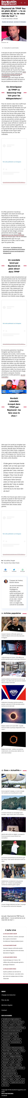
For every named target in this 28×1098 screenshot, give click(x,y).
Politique (18, 1065)
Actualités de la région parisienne (11, 1019)
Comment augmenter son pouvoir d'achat (13, 1028)
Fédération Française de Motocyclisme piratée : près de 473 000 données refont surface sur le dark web (12, 704)
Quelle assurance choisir (9, 1071)
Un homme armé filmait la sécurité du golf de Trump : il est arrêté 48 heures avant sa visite (13, 859)
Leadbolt (4, 1095)
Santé (11, 1079)
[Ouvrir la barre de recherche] (21, 3)
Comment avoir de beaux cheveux (11, 1030)
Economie (5, 1042)
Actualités (7, 561)
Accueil (3, 916)
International (6, 1059)
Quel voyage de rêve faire (9, 1073)
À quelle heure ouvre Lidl (17, 1082)
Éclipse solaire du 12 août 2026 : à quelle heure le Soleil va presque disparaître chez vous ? (13, 727)
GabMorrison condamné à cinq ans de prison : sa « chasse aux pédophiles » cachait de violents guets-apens (12, 882)
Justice (19, 1059)
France (22, 1051)
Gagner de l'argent (7, 1053)
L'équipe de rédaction (8, 995)
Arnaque (5, 1025)
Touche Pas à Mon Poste (11, 563)
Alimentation (6, 1022)
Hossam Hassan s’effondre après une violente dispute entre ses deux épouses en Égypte (12, 635)
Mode (12, 1062)
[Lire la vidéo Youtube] (14, 387)
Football (15, 1051)
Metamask (5, 1062)
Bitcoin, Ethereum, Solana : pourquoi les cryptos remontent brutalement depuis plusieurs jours (13, 939)
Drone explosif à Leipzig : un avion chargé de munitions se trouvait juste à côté (12, 792)
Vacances (5, 1082)
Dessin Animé (16, 1039)
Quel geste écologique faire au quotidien (13, 1068)
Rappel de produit (7, 1076)
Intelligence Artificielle (15, 1056)
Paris (18, 1062)
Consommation (7, 1036)
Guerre (17, 1053)
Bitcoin (12, 1025)
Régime (5, 1079)
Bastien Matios (14, 582)
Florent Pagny (6, 1051)
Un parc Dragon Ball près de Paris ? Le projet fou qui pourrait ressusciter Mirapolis (13, 905)
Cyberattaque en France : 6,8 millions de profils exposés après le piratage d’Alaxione (13, 658)
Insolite (4, 1056)
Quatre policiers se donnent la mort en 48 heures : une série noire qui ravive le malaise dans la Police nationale (13, 680)
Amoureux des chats (17, 1022)
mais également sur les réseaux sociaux (12, 234)
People (13, 561)
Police (11, 1065)
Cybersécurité (6, 1039)
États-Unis (5, 1085)
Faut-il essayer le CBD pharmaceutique (13, 1048)
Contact (4, 1010)
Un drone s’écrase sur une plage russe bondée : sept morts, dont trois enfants (12, 813)
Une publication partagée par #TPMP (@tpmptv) (14, 182)
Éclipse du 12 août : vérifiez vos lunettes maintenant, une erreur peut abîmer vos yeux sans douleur (12, 751)
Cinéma (19, 1025)
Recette (17, 1076)
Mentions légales (6, 1005)
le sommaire (11, 48)
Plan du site (5, 1000)
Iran (13, 1059)
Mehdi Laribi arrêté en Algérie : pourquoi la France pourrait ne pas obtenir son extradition (12, 836)
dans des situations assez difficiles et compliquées (13, 74)
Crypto (15, 1036)
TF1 (23, 1079)
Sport (17, 1079)
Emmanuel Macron (15, 1042)
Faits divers (6, 1045)
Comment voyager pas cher (10, 1033)
